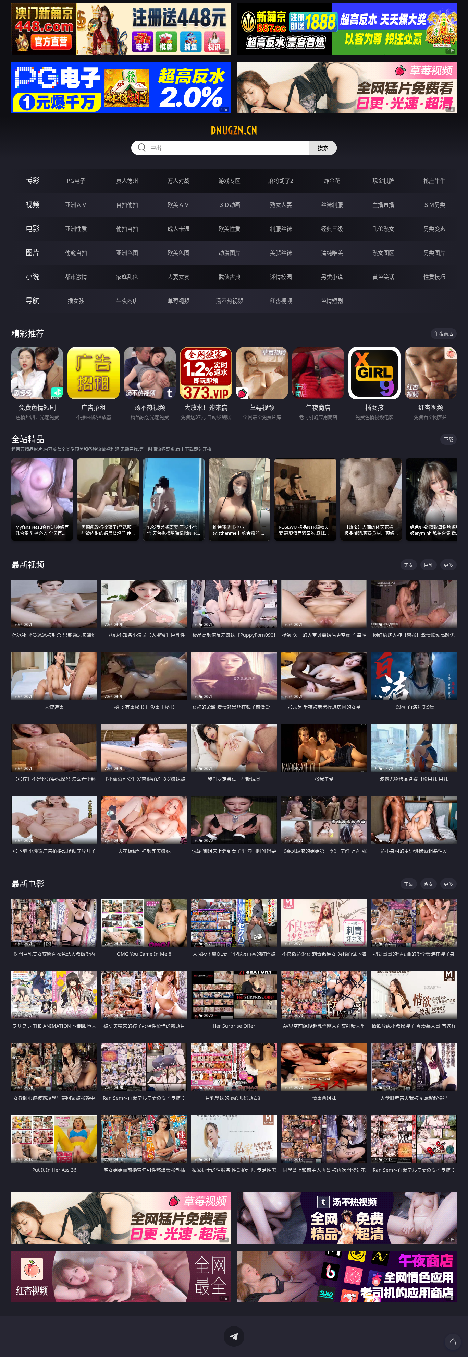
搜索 (323, 148)
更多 (448, 565)
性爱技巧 (434, 277)
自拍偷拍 (127, 205)
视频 (32, 204)
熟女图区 (383, 253)
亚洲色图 (127, 253)
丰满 (409, 884)
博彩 (32, 180)
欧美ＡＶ (178, 205)
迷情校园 (281, 277)
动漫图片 (230, 253)
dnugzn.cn (234, 130)
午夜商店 (127, 301)
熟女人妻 (281, 205)
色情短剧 (332, 301)
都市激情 (76, 277)
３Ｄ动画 (230, 205)
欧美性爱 (230, 229)
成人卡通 (178, 229)
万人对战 (178, 181)
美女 (409, 565)
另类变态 (434, 229)
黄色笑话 (383, 277)
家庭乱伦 (127, 277)
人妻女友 (178, 277)
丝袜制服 (332, 205)
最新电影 (27, 883)
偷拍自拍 (127, 229)
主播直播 (383, 205)
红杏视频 (281, 301)
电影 (32, 228)
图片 (32, 252)
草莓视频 (178, 301)
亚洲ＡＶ (76, 205)
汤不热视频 (229, 301)
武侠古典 (230, 277)
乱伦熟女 (383, 229)
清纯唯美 (332, 253)
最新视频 (27, 564)
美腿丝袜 (281, 253)
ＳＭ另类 (434, 205)
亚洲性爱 (76, 229)
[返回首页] (453, 1342)
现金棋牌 (383, 181)
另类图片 (434, 253)
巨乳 (428, 565)
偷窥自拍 (76, 253)
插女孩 (76, 301)
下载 (448, 439)
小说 (32, 276)
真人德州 (127, 181)
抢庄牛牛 (434, 181)
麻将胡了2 (280, 181)
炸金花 (332, 181)
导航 (32, 300)
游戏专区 (230, 181)
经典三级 (332, 229)
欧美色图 (178, 253)
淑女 (428, 884)
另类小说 (332, 277)
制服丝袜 (281, 229)
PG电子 (76, 181)
